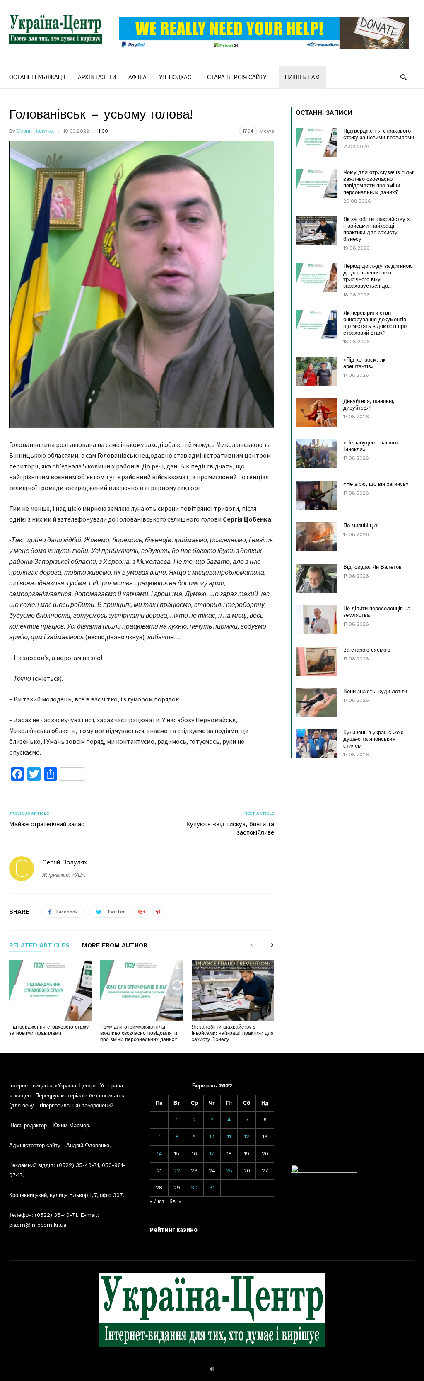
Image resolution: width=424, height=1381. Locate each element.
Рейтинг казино (174, 1229)
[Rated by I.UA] (324, 1171)
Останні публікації (37, 77)
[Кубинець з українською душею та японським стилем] (316, 743)
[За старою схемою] (316, 661)
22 (176, 1170)
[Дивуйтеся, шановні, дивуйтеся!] (316, 412)
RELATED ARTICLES (39, 945)
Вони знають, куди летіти (375, 691)
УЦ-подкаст (177, 77)
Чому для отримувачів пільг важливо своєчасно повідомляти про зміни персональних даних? (138, 1033)
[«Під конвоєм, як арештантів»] (316, 371)
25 (229, 1170)
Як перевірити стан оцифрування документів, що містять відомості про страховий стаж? (375, 323)
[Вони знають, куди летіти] (316, 702)
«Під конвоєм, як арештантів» (364, 363)
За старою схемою (366, 650)
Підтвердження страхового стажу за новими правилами (49, 1030)
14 (159, 1153)
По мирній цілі (360, 525)
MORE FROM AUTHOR (114, 945)
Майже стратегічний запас (46, 824)
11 (229, 1136)
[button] (403, 77)
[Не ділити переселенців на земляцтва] (316, 619)
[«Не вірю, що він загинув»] (316, 495)
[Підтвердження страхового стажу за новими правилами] (50, 990)
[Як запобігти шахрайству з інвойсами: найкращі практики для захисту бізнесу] (233, 990)
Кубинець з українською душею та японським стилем (373, 739)
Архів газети (97, 77)
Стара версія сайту (236, 77)
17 (211, 1153)
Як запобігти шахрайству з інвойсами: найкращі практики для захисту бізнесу (233, 1033)
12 (246, 1136)
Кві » (175, 1201)
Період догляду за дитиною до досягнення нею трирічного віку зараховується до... (378, 276)
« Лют (157, 1201)
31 (211, 1187)
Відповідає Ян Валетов (372, 567)
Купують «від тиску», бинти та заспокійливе (230, 828)
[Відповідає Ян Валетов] (316, 578)
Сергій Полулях (35, 131)
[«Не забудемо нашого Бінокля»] (316, 453)
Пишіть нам (302, 77)
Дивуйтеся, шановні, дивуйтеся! (369, 404)
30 (194, 1187)
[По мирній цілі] (316, 536)
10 (211, 1136)
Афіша (137, 77)
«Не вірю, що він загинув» (376, 484)
